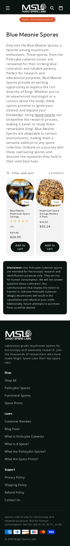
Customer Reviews (18, 421)
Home (25, 19)
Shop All (11, 380)
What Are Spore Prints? (21, 459)
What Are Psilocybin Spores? (25, 451)
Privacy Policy (15, 477)
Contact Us (12, 500)
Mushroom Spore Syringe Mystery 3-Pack (49, 213)
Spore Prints (13, 403)
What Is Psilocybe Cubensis (24, 436)
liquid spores (45, 115)
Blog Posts (12, 429)
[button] (8, 8)
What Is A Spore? (17, 444)
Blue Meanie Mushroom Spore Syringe (20, 213)
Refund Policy (14, 492)
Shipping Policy (16, 485)
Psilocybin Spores (17, 388)
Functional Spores (18, 395)
